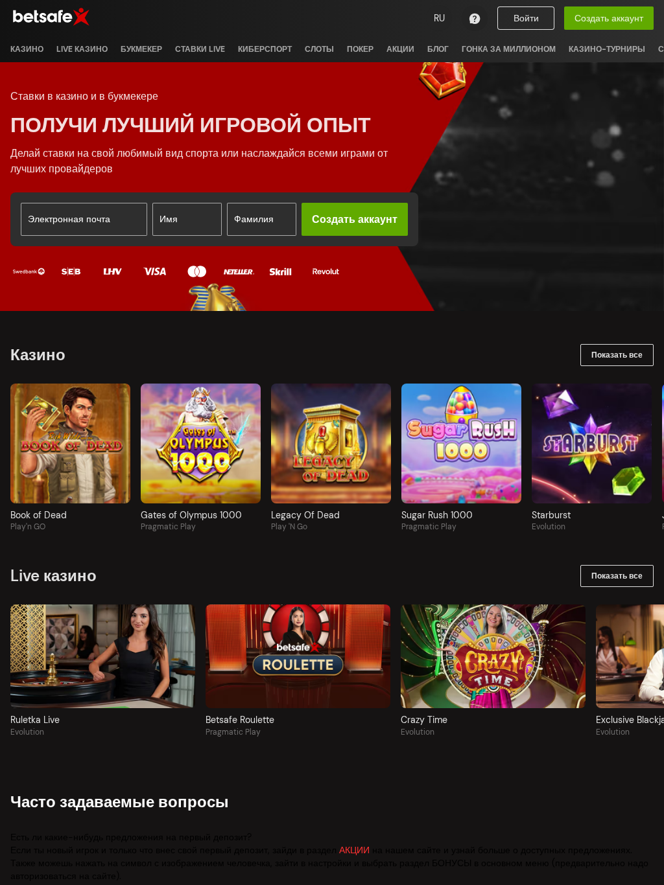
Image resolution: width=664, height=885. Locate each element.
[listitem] (27, 49)
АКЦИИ (354, 850)
